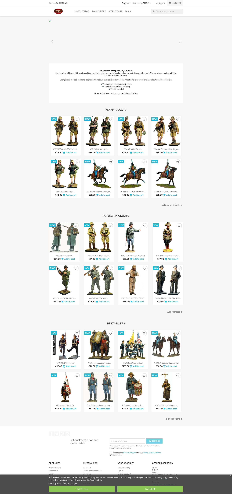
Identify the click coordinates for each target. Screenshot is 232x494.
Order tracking (124, 467)
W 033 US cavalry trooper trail (166, 363)
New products (55, 467)
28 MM (128, 11)
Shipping (87, 467)
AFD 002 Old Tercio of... (65, 405)
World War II (115, 11)
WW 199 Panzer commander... (133, 298)
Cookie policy (55, 483)
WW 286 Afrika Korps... (99, 149)
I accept (150, 488)
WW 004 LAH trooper (66, 363)
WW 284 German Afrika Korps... (166, 149)
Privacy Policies (129, 453)
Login (51, 474)
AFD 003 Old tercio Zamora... (166, 405)
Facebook (51, 433)
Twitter (56, 433)
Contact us (53, 471)
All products (175, 312)
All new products (172, 205)
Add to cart (69, 152)
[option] (116, 40)
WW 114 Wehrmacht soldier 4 (133, 255)
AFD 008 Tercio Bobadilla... (132, 405)
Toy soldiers (99, 11)
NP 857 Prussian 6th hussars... (99, 191)
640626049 (61, 3)
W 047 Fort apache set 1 (133, 363)
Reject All (82, 488)
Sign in (120, 471)
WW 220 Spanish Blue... (98, 298)
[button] (59, 40)
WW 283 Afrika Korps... (66, 191)
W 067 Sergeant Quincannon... (99, 405)
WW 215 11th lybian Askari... (99, 255)
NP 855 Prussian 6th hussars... (166, 191)
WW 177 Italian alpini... (64, 255)
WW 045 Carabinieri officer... (168, 255)
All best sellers (174, 419)
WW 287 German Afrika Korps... (65, 149)
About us (87, 474)
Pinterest (62, 433)
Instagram (67, 433)
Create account (124, 474)
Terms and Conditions (152, 453)
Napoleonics (82, 11)
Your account (126, 463)
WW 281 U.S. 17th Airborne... (64, 298)
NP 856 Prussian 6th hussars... (132, 191)
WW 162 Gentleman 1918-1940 (167, 298)
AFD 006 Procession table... (99, 363)
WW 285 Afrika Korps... (133, 149)
